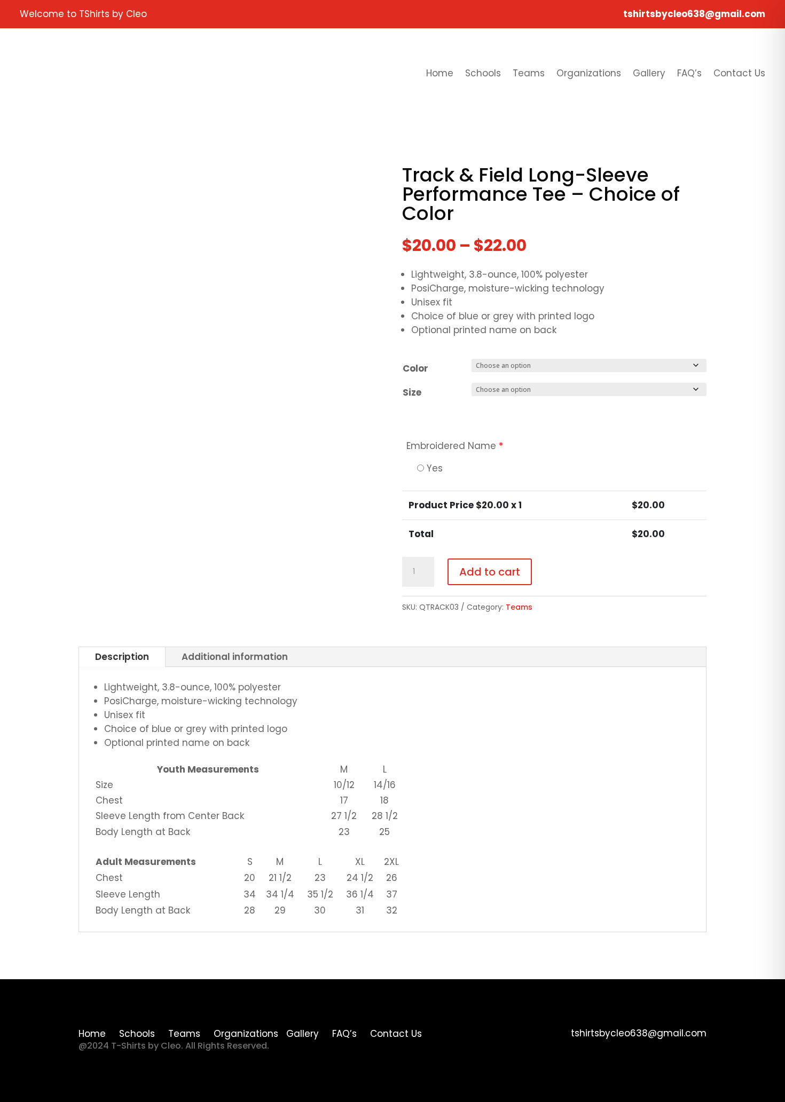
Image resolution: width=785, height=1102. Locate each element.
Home (439, 73)
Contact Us (739, 73)
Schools (483, 73)
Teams (529, 73)
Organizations (588, 73)
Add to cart (489, 571)
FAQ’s (689, 73)
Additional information (235, 656)
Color (415, 368)
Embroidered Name (454, 445)
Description (122, 656)
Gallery (649, 73)
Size (412, 392)
